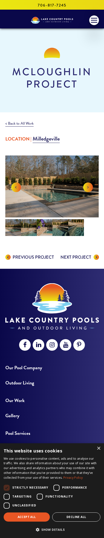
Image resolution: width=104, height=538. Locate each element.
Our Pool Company (23, 368)
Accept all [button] (27, 517)
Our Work (15, 400)
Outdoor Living (19, 383)
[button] (52, 529)
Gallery (12, 416)
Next (88, 187)
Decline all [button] (76, 517)
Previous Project (33, 257)
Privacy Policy (73, 478)
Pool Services (17, 433)
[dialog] (52, 490)
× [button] (98, 448)
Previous (16, 187)
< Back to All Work (19, 123)
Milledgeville (46, 138)
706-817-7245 (52, 5)
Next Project (75, 257)
